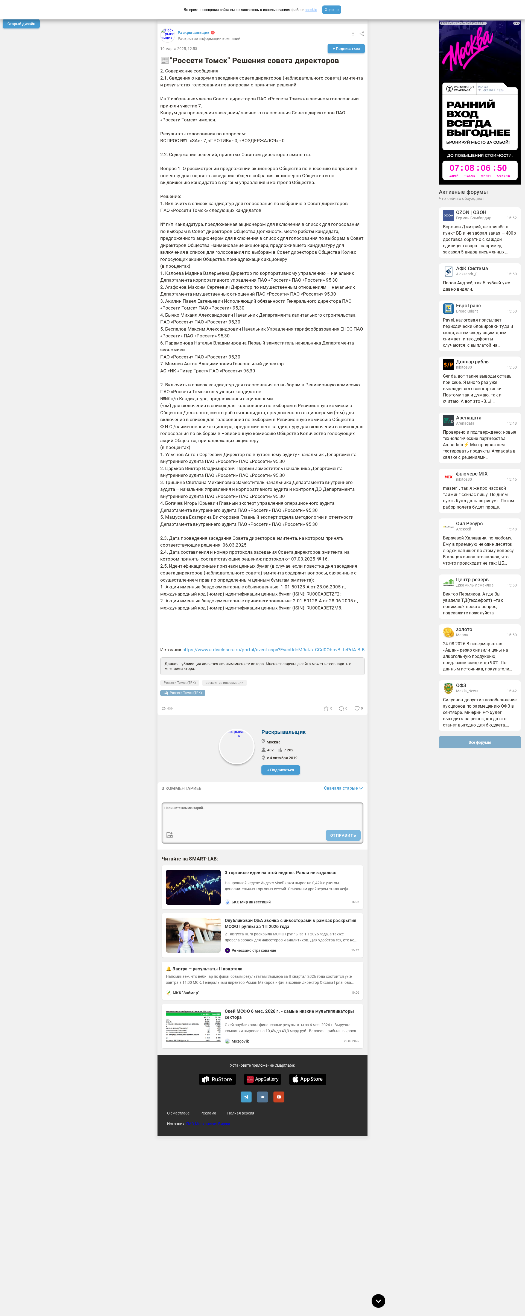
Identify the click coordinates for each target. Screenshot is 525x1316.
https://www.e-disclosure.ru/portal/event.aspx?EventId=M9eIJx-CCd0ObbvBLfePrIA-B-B (273, 649)
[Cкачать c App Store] (307, 1079)
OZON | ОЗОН (471, 212)
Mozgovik (240, 1041)
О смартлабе (178, 1113)
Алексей (463, 529)
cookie (311, 10)
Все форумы (480, 742)
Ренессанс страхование (254, 950)
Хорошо (332, 10)
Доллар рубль (472, 361)
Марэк (462, 635)
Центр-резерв (472, 579)
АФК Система (472, 268)
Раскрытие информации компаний (209, 38)
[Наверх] (378, 1282)
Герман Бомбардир (473, 218)
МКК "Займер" (186, 993)
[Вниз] (378, 1301)
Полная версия (240, 1113)
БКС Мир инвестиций (251, 902)
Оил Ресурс (469, 523)
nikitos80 (464, 367)
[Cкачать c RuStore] (217, 1079)
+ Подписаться (346, 48)
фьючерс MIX (472, 473)
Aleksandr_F (466, 274)
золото (464, 629)
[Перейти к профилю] (227, 902)
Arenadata (465, 423)
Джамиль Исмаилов (475, 585)
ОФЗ (461, 685)
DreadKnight (467, 311)
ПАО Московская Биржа (208, 1124)
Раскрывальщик (194, 32)
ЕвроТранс (468, 305)
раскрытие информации (224, 683)
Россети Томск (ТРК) (180, 683)
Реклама (208, 1113)
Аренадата (469, 417)
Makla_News (467, 691)
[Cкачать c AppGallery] (262, 1079)
